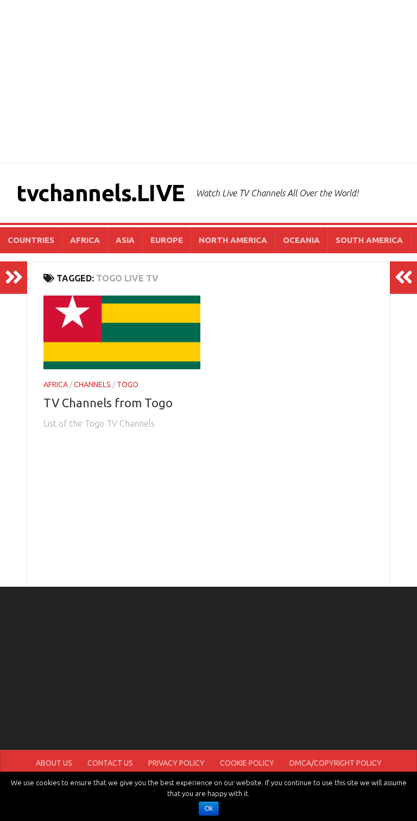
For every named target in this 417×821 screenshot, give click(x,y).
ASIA (125, 240)
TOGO (127, 384)
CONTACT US (110, 763)
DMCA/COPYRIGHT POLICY (335, 763)
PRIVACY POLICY (176, 763)
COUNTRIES (31, 240)
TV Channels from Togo (108, 402)
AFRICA (85, 240)
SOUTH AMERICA (369, 240)
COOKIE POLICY (247, 763)
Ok (209, 808)
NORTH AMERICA (233, 240)
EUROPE (166, 240)
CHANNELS (92, 384)
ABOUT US (54, 763)
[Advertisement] (208, 81)
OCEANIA (301, 240)
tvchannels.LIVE (100, 193)
